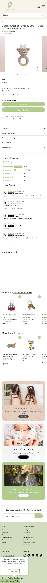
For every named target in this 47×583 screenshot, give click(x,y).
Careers (4, 534)
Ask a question (6, 142)
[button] (6, 31)
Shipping (4, 100)
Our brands (4, 539)
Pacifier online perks (29, 537)
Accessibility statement (29, 542)
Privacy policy (27, 544)
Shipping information (8, 133)
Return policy (27, 534)
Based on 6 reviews (8, 162)
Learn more (14, 571)
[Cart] (38, 6)
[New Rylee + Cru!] (23, 395)
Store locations (5, 532)
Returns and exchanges (9, 138)
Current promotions (7, 537)
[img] (12, 191)
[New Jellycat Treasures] (23, 475)
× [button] (27, 555)
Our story (4, 530)
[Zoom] (38, 68)
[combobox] (23, 15)
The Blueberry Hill (7, 33)
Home (3, 21)
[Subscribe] (39, 515)
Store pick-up (27, 532)
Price (3, 79)
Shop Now (23, 416)
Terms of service (28, 539)
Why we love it (6, 147)
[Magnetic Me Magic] (23, 435)
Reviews (4, 542)
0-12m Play (19, 333)
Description (5, 128)
